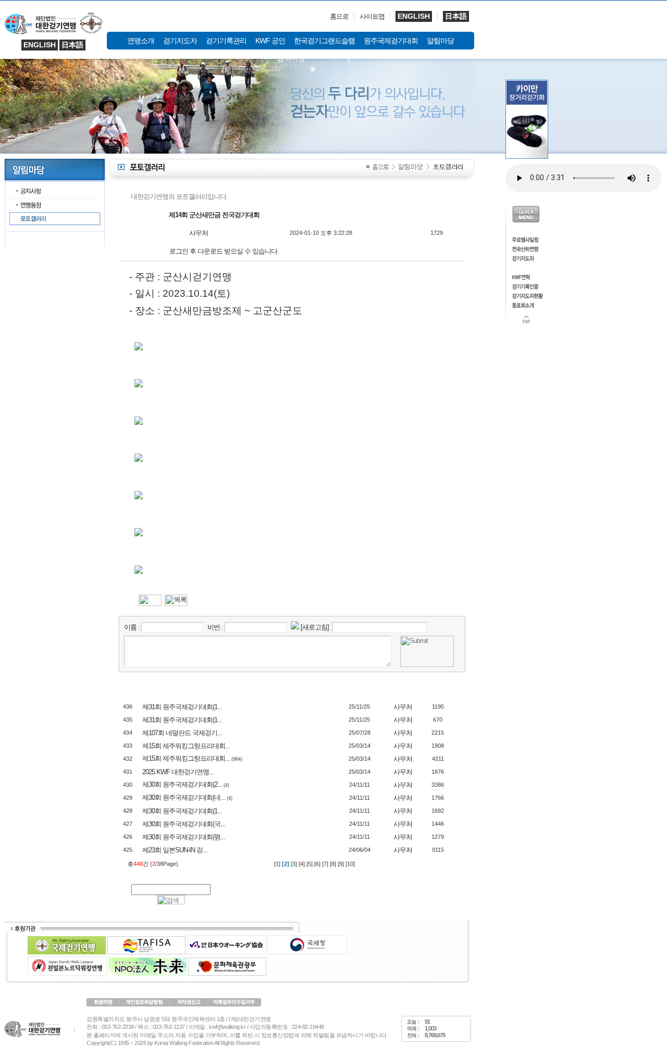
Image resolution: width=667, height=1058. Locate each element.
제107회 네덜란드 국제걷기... (182, 733)
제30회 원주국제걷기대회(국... (183, 824)
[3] (294, 864)
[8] (333, 864)
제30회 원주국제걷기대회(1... (182, 811)
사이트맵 (372, 16)
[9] (341, 864)
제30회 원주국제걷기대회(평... (183, 837)
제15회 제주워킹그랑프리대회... (186, 746)
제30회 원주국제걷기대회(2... (182, 784)
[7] (325, 864)
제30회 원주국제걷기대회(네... (183, 797)
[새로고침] (315, 627)
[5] (309, 864)
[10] (350, 864)
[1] (277, 864)
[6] (317, 864)
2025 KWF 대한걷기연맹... (178, 772)
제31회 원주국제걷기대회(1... (182, 707)
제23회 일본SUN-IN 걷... (174, 850)
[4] (302, 864)
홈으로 (339, 16)
